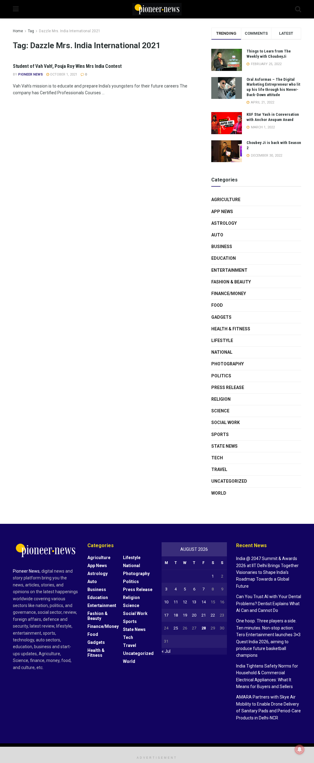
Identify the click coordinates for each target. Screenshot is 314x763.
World (218, 493)
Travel (219, 469)
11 (176, 602)
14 (203, 602)
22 (213, 615)
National (221, 352)
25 (176, 628)
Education (223, 258)
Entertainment (229, 270)
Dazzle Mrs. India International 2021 (69, 31)
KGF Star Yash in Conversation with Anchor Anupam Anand (273, 117)
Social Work (225, 422)
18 (176, 615)
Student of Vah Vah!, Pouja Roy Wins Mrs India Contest (67, 66)
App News (222, 211)
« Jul (166, 651)
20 (194, 615)
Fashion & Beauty (231, 281)
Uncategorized (229, 481)
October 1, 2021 (63, 74)
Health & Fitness (230, 328)
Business (221, 246)
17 (166, 615)
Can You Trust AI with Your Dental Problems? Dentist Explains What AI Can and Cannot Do (268, 603)
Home (18, 31)
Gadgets (221, 317)
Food (217, 305)
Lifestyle (222, 340)
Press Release (227, 387)
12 (185, 602)
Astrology (224, 223)
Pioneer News (30, 74)
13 (194, 602)
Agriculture (225, 199)
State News (224, 446)
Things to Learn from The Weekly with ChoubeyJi (269, 54)
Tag (31, 31)
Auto (217, 234)
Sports (220, 434)
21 (203, 615)
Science (220, 410)
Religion (221, 399)
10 (166, 602)
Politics (221, 375)
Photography (227, 363)
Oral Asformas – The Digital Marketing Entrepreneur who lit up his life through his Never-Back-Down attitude (273, 87)
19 (185, 615)
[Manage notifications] (299, 749)
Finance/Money (228, 293)
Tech (217, 457)
